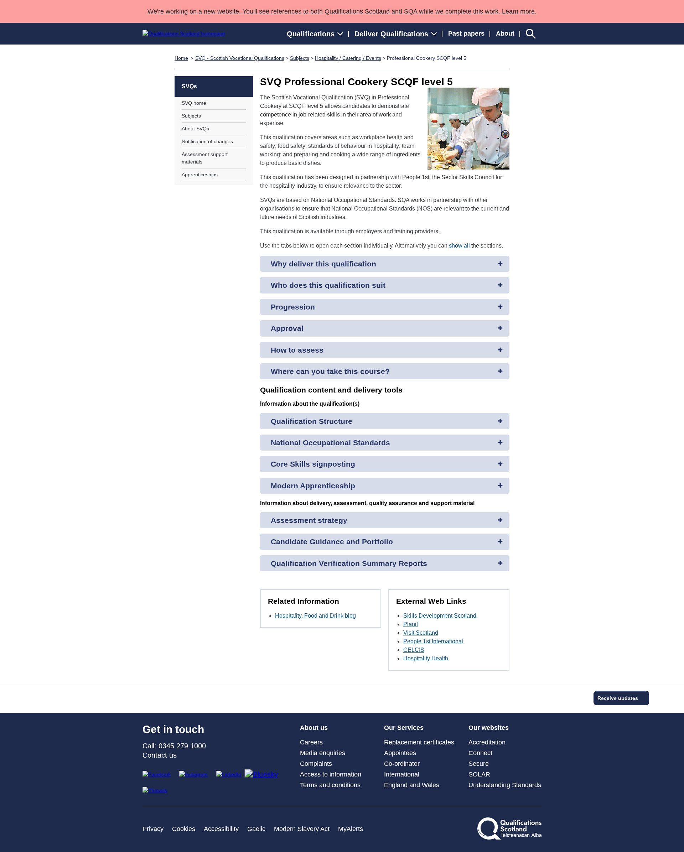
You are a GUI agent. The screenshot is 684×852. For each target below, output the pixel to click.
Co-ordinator (402, 763)
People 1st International (433, 641)
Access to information (330, 774)
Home (181, 58)
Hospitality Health (425, 658)
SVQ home (194, 103)
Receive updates (617, 698)
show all (459, 246)
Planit (410, 624)
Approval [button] (287, 328)
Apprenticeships (200, 174)
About (505, 33)
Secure (478, 763)
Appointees (400, 753)
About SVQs (195, 128)
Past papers (466, 33)
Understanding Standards (504, 785)
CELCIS (413, 650)
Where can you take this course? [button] (330, 371)
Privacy (153, 828)
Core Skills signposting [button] (313, 464)
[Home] (183, 33)
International (401, 774)
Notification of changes (207, 141)
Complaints (316, 763)
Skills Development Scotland (439, 616)
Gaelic (256, 828)
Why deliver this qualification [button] (323, 264)
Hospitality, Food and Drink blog (315, 616)
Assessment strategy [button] (309, 520)
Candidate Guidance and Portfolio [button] (332, 541)
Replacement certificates (419, 742)
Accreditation (487, 742)
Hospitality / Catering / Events (348, 58)
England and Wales (411, 785)
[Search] (531, 34)
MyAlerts (350, 828)
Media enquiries (322, 753)
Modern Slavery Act (302, 828)
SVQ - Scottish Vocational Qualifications (239, 58)
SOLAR (479, 774)
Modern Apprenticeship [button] (313, 486)
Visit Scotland (420, 633)
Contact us (159, 755)
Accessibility (221, 828)
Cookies (183, 828)
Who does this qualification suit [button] (328, 285)
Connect (480, 753)
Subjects (299, 58)
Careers (311, 742)
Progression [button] (293, 307)
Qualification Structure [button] (311, 421)
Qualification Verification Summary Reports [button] (349, 563)
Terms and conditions (330, 785)
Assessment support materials (205, 158)
